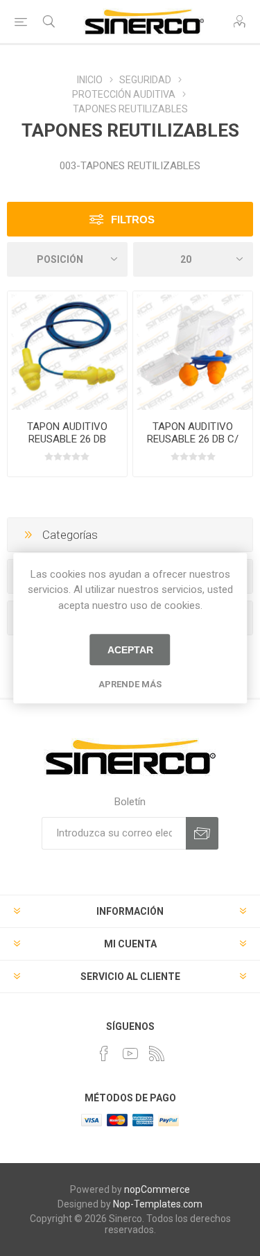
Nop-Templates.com (157, 1204)
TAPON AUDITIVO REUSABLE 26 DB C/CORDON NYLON (67, 439)
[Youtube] (130, 1053)
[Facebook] (104, 1053)
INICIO (90, 79)
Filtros (133, 219)
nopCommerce (157, 1189)
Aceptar (130, 649)
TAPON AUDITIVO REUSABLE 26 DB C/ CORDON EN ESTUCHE (193, 439)
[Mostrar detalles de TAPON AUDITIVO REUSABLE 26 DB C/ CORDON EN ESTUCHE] (192, 351)
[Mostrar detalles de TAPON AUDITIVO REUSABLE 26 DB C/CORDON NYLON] (67, 351)
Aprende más (130, 684)
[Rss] (157, 1053)
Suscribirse (202, 833)
